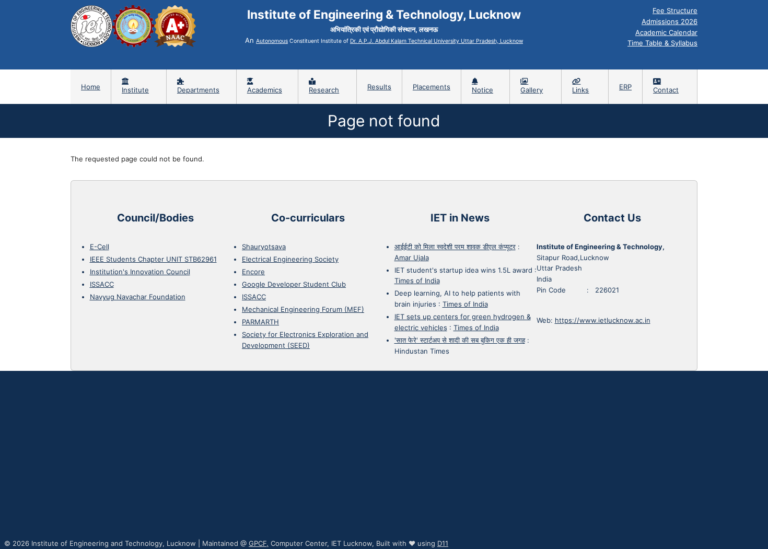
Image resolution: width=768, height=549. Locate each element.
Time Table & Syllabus (662, 43)
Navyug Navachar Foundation (137, 297)
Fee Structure (675, 10)
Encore (253, 271)
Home (90, 87)
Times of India (417, 280)
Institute (135, 90)
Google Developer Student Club (294, 284)
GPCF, (259, 543)
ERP (625, 87)
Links (580, 90)
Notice (482, 90)
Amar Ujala (411, 257)
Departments (198, 90)
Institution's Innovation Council (140, 271)
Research (324, 90)
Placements (431, 87)
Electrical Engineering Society (290, 259)
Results (379, 87)
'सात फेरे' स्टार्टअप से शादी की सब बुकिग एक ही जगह (459, 340)
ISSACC (102, 284)
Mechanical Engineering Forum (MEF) (303, 309)
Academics (264, 90)
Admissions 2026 (669, 21)
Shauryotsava (264, 246)
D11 (442, 543)
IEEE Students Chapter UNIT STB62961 (153, 259)
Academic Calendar (666, 32)
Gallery (531, 90)
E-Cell (99, 246)
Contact (666, 90)
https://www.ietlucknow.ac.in (602, 320)
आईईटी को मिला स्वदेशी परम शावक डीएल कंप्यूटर (455, 246)
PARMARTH (260, 322)
